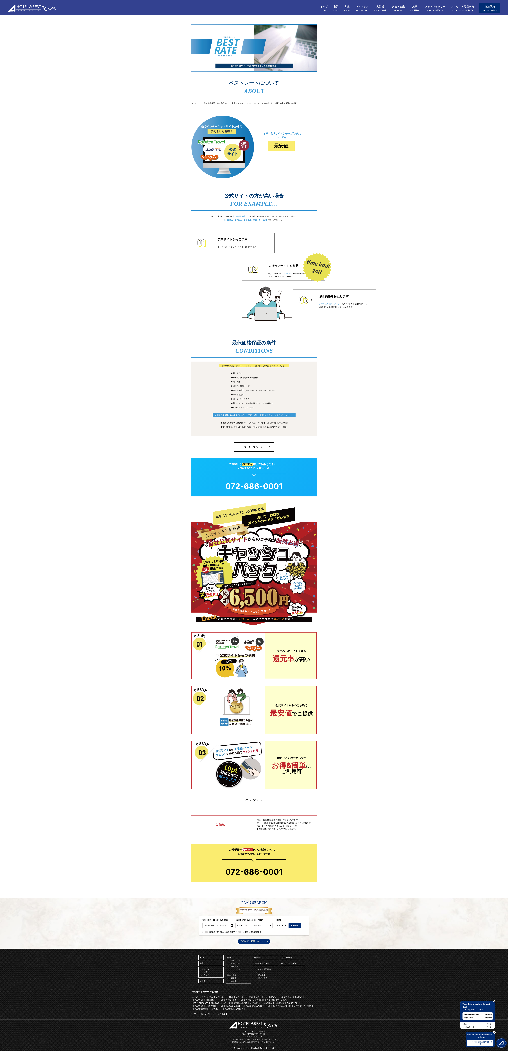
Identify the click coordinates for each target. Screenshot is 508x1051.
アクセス (261, 972)
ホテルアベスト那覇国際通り (204, 1000)
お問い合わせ (286, 957)
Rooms (277, 919)
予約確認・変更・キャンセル (254, 941)
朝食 (205, 972)
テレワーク (235, 969)
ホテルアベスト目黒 (224, 997)
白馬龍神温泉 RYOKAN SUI (286, 1003)
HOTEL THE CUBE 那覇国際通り (206, 1003)
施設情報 (258, 957)
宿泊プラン (235, 960)
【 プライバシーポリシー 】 (203, 1014)
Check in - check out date (215, 919)
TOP (202, 957)
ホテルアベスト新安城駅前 (291, 997)
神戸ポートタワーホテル (202, 997)
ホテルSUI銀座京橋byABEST (235, 1003)
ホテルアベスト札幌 (302, 1006)
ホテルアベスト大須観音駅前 (252, 1000)
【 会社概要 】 (222, 1014)
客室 (202, 963)
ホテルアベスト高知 (244, 997)
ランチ (206, 975)
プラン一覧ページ (253, 447)
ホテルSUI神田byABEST (253, 1006)
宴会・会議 (231, 975)
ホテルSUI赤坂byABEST (230, 1006)
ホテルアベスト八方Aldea (261, 1003)
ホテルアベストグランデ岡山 (204, 1006)
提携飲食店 (262, 978)
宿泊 (229, 957)
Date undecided (252, 932)
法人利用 (234, 966)
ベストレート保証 (288, 963)
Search (294, 926)
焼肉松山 (215, 1009)
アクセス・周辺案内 (262, 969)
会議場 (233, 981)
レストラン (204, 969)
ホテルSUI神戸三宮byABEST (279, 1006)
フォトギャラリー (261, 963)
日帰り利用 (235, 963)
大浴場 (202, 981)
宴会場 (233, 978)
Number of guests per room (243, 919)
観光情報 (261, 975)
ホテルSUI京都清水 (200, 1009)
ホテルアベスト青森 (228, 1000)
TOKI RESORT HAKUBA (277, 1000)
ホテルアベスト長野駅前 (266, 997)
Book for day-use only (222, 932)
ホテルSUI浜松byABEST (233, 1009)
